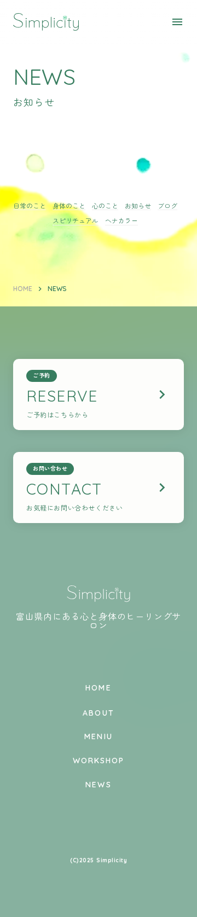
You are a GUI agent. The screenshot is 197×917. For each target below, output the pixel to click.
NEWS (98, 785)
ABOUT (98, 713)
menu (177, 21)
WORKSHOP (99, 760)
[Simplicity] (46, 22)
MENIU (98, 736)
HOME (22, 289)
